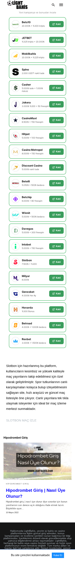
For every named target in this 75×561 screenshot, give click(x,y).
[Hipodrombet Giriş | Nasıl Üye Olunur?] (37, 461)
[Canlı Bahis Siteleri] (17, 4)
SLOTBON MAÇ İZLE (21, 420)
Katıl (58, 24)
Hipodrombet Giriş (17, 484)
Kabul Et (58, 555)
